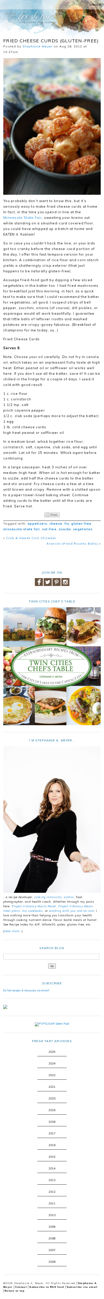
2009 (52, 1227)
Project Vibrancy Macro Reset (34, 906)
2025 (52, 1052)
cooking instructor (48, 897)
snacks (65, 529)
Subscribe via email (82, 1287)
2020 (52, 1098)
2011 (52, 1203)
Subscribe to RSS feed (46, 1287)
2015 (52, 1157)
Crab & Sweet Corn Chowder (31, 538)
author (69, 897)
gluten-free (81, 523)
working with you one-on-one (71, 911)
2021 (52, 1087)
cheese (56, 523)
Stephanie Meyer (37, 46)
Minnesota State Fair (22, 218)
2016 (52, 1145)
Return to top (14, 1290)
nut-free (49, 529)
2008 (52, 1238)
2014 (52, 1168)
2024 (52, 1063)
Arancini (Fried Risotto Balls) (72, 543)
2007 (52, 1250)
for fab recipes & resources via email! (26, 990)
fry (67, 523)
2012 (52, 1192)
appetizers (37, 523)
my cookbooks (32, 911)
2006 (52, 1262)
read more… (13, 931)
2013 (52, 1180)
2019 (52, 1110)
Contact (21, 1287)
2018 (52, 1122)
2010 (52, 1215)
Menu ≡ (95, 5)
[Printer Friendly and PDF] (52, 514)
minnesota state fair (21, 529)
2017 (52, 1133)
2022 (52, 1075)
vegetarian (83, 529)
